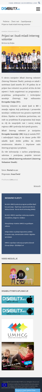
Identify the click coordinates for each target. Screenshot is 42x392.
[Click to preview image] (21, 59)
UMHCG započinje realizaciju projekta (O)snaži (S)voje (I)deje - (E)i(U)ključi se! (19, 244)
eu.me (15, 170)
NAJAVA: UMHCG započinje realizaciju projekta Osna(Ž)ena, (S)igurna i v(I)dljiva (19, 216)
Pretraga (39, 3)
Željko (12, 43)
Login (35, 3)
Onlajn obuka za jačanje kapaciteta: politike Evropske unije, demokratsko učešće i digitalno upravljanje (20, 234)
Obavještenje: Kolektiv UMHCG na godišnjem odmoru (19, 225)
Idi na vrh (37, 186)
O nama (11, 3)
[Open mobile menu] (38, 9)
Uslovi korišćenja (26, 3)
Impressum (17, 3)
